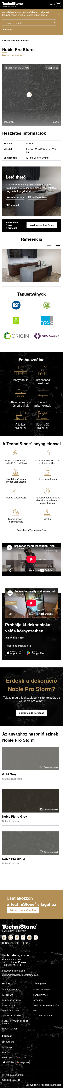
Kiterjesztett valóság (14, 1057)
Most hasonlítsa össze (41, 225)
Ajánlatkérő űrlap (43, 1016)
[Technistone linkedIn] (4, 937)
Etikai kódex (8, 1005)
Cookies (6, 1079)
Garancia (38, 1000)
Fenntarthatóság (11, 1000)
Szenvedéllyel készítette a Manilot (43, 1084)
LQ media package (15, 197)
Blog (25, 943)
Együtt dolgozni (11, 1010)
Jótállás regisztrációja (46, 1005)
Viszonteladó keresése (31, 713)
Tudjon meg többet (14, 637)
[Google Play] (35, 653)
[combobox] (29, 23)
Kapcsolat (7, 995)
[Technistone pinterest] (23, 937)
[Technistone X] (36, 937)
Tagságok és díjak (11, 1016)
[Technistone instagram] (10, 937)
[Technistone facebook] (17, 937)
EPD (4, 1052)
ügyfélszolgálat (42, 989)
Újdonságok (10, 943)
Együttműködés (10, 1029)
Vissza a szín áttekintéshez (15, 40)
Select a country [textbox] (14, 23)
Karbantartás (40, 995)
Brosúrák (7, 1047)
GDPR (16, 1079)
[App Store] (14, 653)
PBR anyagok (12, 205)
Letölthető (8, 1042)
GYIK (35, 1010)
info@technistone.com (13, 970)
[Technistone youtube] (29, 937)
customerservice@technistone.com (20, 975)
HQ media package (37, 197)
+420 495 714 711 (11, 965)
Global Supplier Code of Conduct (15, 1022)
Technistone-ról (11, 989)
